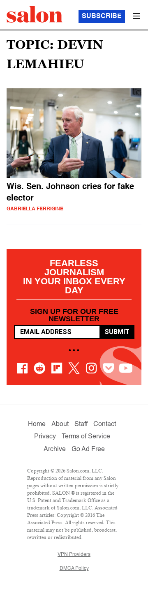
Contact (104, 424)
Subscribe (102, 16)
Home (37, 424)
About (60, 424)
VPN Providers (74, 554)
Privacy (45, 436)
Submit (117, 332)
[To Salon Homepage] (34, 14)
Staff (81, 424)
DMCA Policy (74, 568)
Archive (55, 449)
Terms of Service (86, 436)
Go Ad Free (88, 449)
